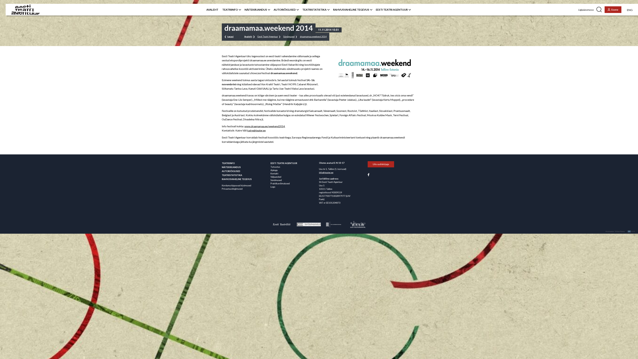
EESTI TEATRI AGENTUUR (392, 9)
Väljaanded (275, 177)
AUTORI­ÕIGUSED (285, 9)
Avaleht (248, 36)
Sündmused (289, 36)
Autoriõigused (231, 171)
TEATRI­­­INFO (230, 9)
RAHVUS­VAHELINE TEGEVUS (351, 9)
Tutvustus (275, 167)
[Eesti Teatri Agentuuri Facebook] (368, 174)
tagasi (230, 36)
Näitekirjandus (231, 167)
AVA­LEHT (212, 9)
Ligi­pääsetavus (586, 9)
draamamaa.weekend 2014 (313, 36)
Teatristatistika (232, 175)
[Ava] (239, 9)
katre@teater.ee (256, 130)
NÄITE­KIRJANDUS (256, 9)
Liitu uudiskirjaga (381, 164)
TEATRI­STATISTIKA (314, 9)
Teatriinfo (228, 163)
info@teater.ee (326, 172)
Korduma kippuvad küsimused (236, 185)
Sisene (614, 9)
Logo (272, 186)
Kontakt (274, 173)
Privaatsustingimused (232, 188)
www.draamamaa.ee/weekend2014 (264, 126)
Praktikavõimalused (280, 183)
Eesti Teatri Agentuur (268, 36)
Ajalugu (274, 170)
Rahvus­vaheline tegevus (237, 179)
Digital (632, 231)
